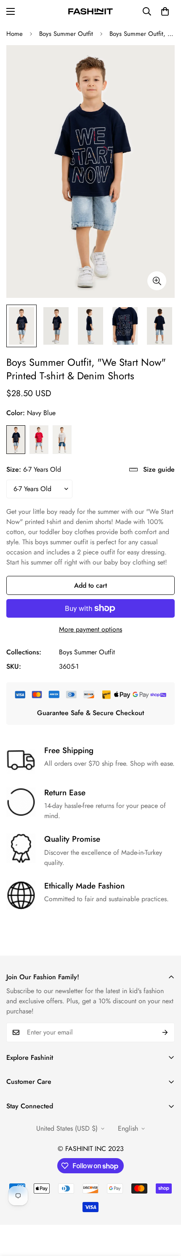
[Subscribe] (165, 1032)
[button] (165, 11)
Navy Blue (15, 439)
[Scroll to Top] (165, 1211)
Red (38, 439)
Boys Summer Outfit (66, 33)
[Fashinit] (90, 11)
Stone (62, 439)
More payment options (90, 629)
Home (14, 33)
